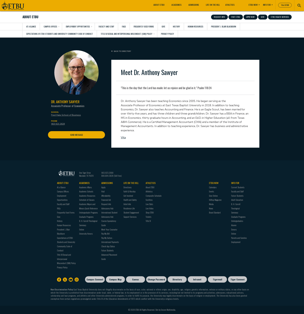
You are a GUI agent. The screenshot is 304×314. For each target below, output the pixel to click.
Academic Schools (86, 191)
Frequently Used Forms (144, 26)
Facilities (149, 199)
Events (211, 191)
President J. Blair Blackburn (223, 26)
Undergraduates (237, 220)
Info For (267, 4)
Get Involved (128, 195)
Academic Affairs (85, 187)
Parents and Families (239, 237)
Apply (103, 187)
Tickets (148, 216)
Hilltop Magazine (215, 199)
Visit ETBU (235, 17)
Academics (176, 4)
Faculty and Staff (106, 26)
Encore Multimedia (168, 309)
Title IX (148, 220)
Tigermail (217, 279)
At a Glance (31, 26)
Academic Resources (87, 195)
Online (81, 229)
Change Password (156, 279)
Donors (234, 229)
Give (263, 17)
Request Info (219, 17)
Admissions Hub (107, 208)
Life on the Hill (213, 4)
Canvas (135, 279)
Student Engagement (131, 212)
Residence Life (129, 208)
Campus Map (115, 279)
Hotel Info (127, 204)
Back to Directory (122, 51)
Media (211, 204)
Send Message (76, 134)
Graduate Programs (86, 216)
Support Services (130, 216)
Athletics (229, 4)
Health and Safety (130, 199)
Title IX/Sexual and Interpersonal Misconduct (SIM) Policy (126, 33)
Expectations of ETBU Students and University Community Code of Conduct (59, 33)
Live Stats (149, 204)
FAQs (124, 26)
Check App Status (108, 246)
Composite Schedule (154, 195)
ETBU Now (253, 4)
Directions (127, 187)
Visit (103, 191)
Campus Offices (50, 26)
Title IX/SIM (285, 5)
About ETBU (159, 4)
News (211, 208)
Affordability (105, 195)
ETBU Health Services (280, 17)
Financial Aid (106, 199)
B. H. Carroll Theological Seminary (235, 208)
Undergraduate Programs (88, 212)
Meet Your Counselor (109, 229)
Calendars (212, 187)
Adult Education (237, 199)
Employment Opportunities (78, 26)
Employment (236, 242)
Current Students (237, 187)
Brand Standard (215, 212)
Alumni (233, 225)
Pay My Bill (105, 233)
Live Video (149, 208)
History (176, 26)
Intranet (197, 279)
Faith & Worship (130, 191)
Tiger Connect (238, 279)
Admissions (193, 4)
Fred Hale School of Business (66, 115)
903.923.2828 (58, 123)
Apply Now (250, 17)
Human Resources (195, 26)
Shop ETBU (150, 212)
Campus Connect (95, 279)
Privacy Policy (167, 33)
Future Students (107, 250)
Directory (177, 279)
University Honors (86, 233)
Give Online (213, 195)
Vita (123, 137)
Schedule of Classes (86, 199)
